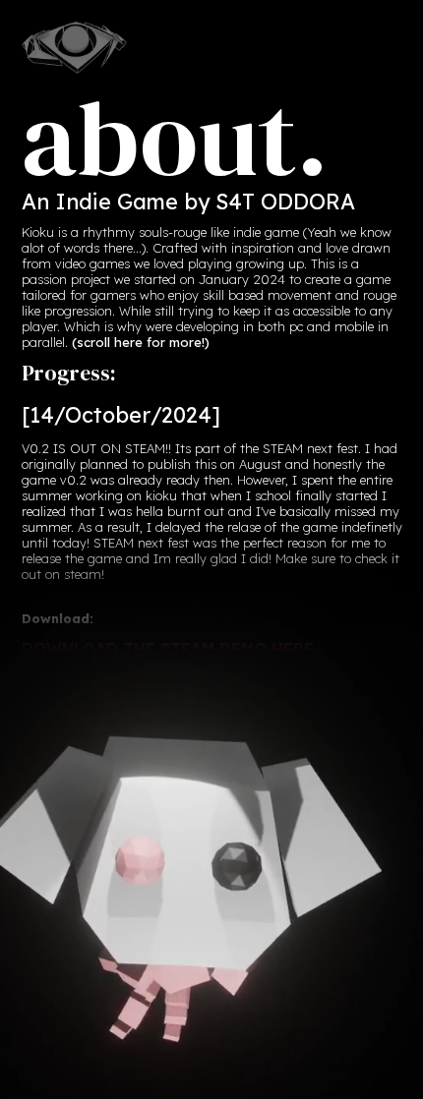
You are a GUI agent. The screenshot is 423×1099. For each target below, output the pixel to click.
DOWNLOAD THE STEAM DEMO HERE (168, 649)
